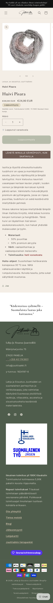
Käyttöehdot (38, 589)
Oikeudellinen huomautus (28, 598)
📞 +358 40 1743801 (17, 359)
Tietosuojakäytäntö (21, 589)
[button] (6, 13)
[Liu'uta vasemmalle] (20, 76)
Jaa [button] (7, 285)
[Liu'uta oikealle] (33, 76)
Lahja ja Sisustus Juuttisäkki (26, 581)
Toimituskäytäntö (21, 593)
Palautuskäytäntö (33, 584)
